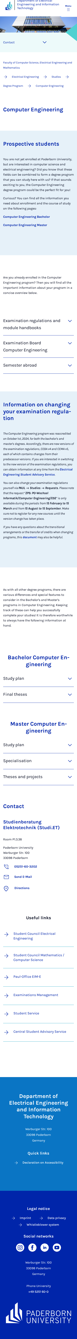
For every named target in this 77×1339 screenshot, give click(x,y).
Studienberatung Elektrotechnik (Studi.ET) (31, 824)
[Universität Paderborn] (38, 1312)
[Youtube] (57, 1247)
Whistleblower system (43, 1224)
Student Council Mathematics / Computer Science (38, 957)
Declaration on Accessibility (43, 1162)
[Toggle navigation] (45, 42)
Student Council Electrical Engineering (34, 935)
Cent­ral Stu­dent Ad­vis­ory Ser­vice (39, 1031)
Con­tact (9, 42)
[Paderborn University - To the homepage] (9, 5)
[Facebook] (32, 1247)
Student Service (26, 1013)
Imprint (25, 1218)
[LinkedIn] (44, 1247)
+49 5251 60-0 (38, 1291)
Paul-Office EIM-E (27, 976)
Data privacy (57, 1218)
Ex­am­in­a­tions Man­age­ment (35, 995)
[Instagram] (20, 1247)
